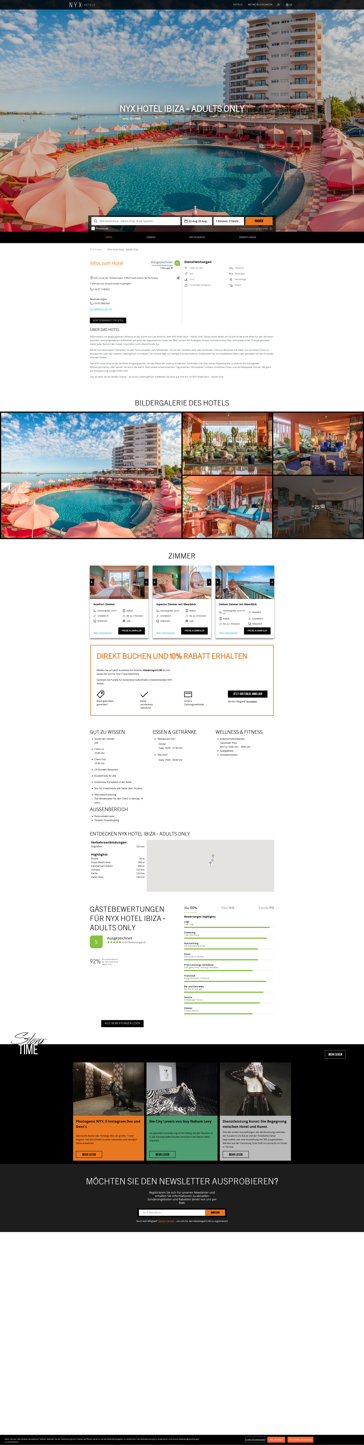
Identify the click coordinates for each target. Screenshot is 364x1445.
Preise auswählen (131, 631)
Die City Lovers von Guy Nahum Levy (180, 1121)
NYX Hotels (96, 249)
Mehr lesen (89, 1155)
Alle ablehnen (276, 1439)
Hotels (237, 4)
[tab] (182, 403)
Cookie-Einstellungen (255, 1439)
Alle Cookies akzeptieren (300, 1439)
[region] (182, 1440)
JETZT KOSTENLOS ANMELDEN (247, 694)
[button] (210, 863)
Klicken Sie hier (166, 1221)
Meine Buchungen (260, 4)
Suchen (259, 221)
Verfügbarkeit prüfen (108, 320)
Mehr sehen (335, 1054)
